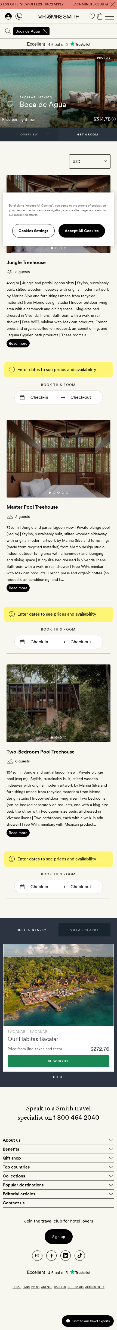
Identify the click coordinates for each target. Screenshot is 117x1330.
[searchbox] (84, 31)
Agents (46, 1286)
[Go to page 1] (52, 248)
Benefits (11, 1149)
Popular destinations (23, 1185)
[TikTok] (80, 1255)
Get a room (87, 134)
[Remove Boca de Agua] (45, 31)
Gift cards (75, 1286)
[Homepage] (58, 16)
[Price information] (114, 118)
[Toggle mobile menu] (109, 16)
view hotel (58, 1061)
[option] (58, 1008)
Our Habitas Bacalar (33, 1039)
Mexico (45, 97)
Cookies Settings (33, 231)
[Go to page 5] (67, 493)
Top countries (16, 1167)
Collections (14, 1176)
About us (11, 1140)
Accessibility (94, 1286)
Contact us (13, 1202)
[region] (58, 219)
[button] (31, 929)
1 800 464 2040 (76, 1117)
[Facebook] (51, 1255)
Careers (60, 1286)
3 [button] (67, 1079)
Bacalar (28, 97)
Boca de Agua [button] (28, 31)
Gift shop (12, 1158)
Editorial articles (19, 1193)
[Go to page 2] (56, 248)
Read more (18, 343)
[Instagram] (37, 1255)
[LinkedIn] (65, 1255)
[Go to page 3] (61, 248)
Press (35, 1286)
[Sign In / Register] (8, 16)
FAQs (26, 1286)
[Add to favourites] (10, 104)
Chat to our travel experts (91, 1321)
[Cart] (100, 16)
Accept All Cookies (82, 231)
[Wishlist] (92, 16)
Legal (17, 1286)
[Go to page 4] (65, 248)
